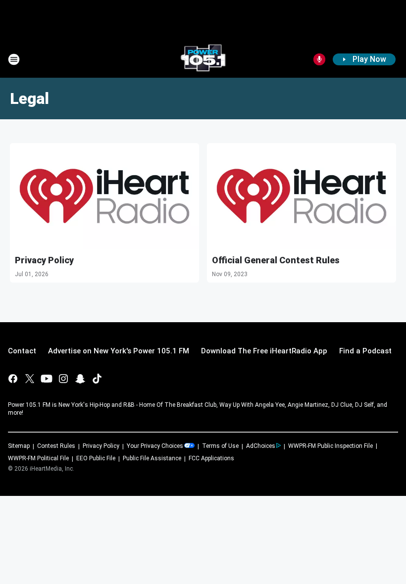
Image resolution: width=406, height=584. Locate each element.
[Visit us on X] (30, 379)
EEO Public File (95, 458)
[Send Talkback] (319, 59)
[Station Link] (203, 59)
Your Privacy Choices (155, 445)
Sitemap (19, 445)
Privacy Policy (44, 260)
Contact (22, 350)
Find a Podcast (365, 350)
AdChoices (260, 445)
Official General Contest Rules (276, 260)
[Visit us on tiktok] (97, 379)
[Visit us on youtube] (46, 379)
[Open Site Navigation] (14, 59)
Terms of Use (220, 445)
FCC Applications (211, 458)
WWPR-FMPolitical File (38, 458)
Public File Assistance (152, 458)
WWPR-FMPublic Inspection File (330, 445)
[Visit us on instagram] (63, 379)
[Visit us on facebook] (13, 379)
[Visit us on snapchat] (80, 379)
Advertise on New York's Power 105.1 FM (118, 350)
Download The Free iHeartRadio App (264, 350)
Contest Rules (56, 445)
